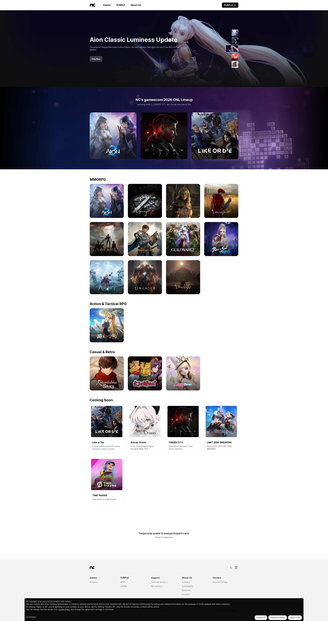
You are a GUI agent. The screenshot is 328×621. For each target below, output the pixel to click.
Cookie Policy (64, 609)
